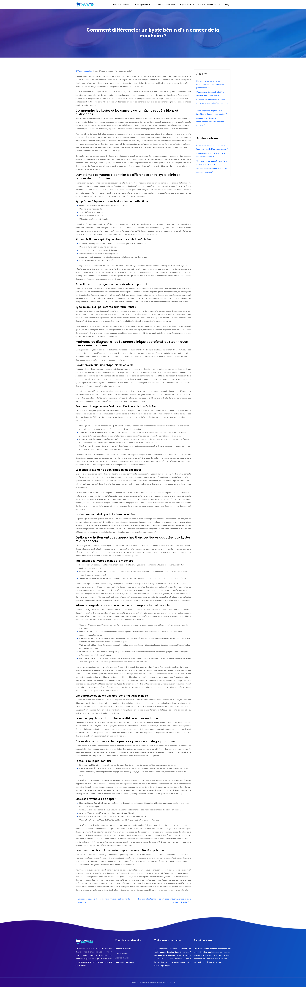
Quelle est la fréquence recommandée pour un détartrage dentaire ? (210, 121)
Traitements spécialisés (165, 4)
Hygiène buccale (187, 4)
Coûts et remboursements (209, 4)
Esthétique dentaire (143, 4)
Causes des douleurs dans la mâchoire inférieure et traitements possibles (104, 901)
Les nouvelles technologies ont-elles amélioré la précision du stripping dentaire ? (163, 901)
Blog (227, 4)
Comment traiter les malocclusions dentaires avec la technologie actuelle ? (212, 103)
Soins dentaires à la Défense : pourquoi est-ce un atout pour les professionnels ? (210, 84)
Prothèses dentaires (121, 4)
